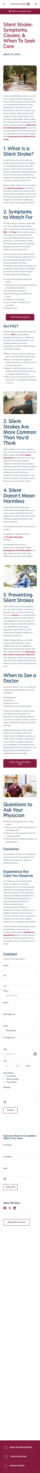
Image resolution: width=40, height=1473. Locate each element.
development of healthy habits (17, 551)
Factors (15, 615)
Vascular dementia (14, 537)
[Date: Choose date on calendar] (35, 1054)
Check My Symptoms (20, 317)
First (4, 975)
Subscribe (10, 1187)
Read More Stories (17, 1222)
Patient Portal (17, 1466)
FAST (13, 335)
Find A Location (18, 1457)
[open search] (4, 4)
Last (4, 986)
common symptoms (15, 188)
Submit (10, 1110)
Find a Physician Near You (20, 763)
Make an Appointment (21, 11)
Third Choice (12, 1082)
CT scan (13, 232)
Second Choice (13, 1079)
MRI (5, 232)
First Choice (11, 1076)
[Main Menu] (36, 4)
